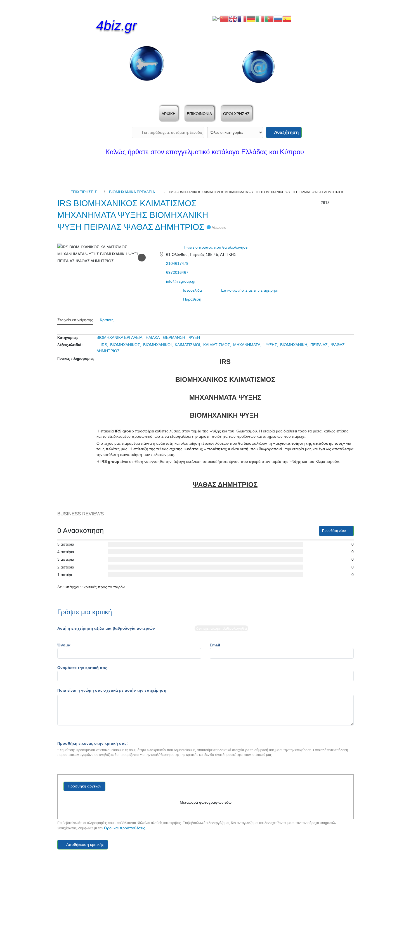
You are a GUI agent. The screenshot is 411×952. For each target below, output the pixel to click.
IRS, (105, 344)
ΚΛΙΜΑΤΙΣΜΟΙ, (188, 344)
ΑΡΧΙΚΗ (169, 113)
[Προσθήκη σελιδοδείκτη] (142, 257)
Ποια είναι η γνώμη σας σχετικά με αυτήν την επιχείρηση (111, 690)
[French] (242, 18)
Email (215, 645)
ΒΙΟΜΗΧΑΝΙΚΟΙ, (158, 344)
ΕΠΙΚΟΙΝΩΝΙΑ (199, 113)
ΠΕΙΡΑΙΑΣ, (320, 344)
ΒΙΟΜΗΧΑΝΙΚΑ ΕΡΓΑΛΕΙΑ (132, 192)
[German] (251, 18)
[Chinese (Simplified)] (224, 18)
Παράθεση (191, 299)
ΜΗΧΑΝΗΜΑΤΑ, (248, 344)
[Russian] (277, 18)
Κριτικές (107, 320)
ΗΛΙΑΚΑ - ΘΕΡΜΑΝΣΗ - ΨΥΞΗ (173, 337)
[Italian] (260, 18)
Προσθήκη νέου (334, 531)
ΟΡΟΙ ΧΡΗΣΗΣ (236, 113)
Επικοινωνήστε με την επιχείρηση (250, 290)
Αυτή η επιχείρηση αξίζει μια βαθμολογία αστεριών (106, 628)
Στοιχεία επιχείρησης (75, 320)
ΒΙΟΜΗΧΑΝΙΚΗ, (295, 344)
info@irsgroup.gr (181, 281)
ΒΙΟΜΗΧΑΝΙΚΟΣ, (126, 344)
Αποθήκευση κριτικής (84, 844)
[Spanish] (286, 18)
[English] (233, 18)
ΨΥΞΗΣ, (271, 344)
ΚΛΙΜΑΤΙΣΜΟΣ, (217, 344)
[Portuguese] (268, 18)
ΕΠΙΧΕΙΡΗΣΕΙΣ (83, 192)
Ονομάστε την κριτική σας (82, 667)
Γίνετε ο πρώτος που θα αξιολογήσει (216, 247)
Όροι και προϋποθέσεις (124, 828)
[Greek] (216, 18)
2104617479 (177, 263)
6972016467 (177, 272)
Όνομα (63, 645)
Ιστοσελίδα (192, 290)
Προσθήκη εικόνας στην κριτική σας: (92, 743)
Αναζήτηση (286, 132)
